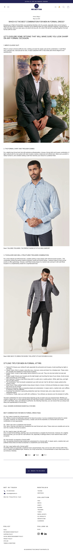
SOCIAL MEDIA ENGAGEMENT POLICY (13, 536)
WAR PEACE (40, 493)
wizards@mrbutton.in (12, 493)
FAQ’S (5, 529)
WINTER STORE (41, 518)
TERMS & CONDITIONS (9, 543)
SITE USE (6, 541)
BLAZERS (39, 507)
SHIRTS (39, 505)
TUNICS (39, 512)
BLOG (38, 529)
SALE (38, 500)
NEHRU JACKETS (41, 514)
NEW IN (39, 503)
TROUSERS (40, 509)
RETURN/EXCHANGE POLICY (11, 532)
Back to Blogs (38, 471)
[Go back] (5, 7)
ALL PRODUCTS (41, 516)
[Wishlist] (55, 7)
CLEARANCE (40, 521)
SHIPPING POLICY (8, 534)
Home (34, 16)
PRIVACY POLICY (8, 538)
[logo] (36, 7)
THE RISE (39, 490)
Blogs (38, 16)
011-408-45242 (10, 490)
